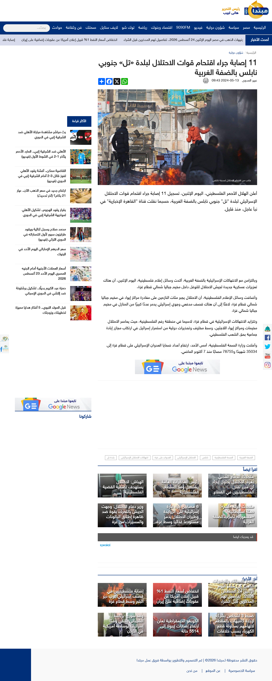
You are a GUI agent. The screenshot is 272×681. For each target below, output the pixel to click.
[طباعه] (205, 80)
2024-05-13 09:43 (225, 81)
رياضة (142, 28)
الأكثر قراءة (79, 121)
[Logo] (228, 9)
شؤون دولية (215, 28)
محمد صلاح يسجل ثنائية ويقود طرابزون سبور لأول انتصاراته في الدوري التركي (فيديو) (44, 235)
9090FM (183, 28)
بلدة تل (111, 457)
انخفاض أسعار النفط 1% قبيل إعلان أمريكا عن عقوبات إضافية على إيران (93, 40)
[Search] (5, 25)
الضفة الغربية (246, 457)
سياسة (234, 28)
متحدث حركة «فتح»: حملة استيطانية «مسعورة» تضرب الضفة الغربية (233, 514)
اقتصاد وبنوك (161, 28)
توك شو (128, 28)
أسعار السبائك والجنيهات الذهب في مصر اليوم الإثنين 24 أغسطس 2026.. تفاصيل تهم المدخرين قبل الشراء (233, 591)
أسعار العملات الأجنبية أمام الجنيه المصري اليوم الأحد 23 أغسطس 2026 (44, 274)
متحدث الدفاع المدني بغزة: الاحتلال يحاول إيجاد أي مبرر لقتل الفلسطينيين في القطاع (233, 484)
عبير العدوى (249, 81)
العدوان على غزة (163, 457)
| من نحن (196, 671)
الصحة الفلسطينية (224, 457)
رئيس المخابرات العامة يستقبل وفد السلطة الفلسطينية (180, 487)
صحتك (91, 28)
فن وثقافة (74, 28)
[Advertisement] (79, 9)
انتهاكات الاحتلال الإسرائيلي (134, 457)
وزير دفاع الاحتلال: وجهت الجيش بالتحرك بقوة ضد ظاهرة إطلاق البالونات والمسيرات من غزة (122, 514)
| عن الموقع (217, 671)
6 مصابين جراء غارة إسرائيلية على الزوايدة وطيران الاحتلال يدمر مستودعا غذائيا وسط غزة (178, 514)
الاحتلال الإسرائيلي (186, 457)
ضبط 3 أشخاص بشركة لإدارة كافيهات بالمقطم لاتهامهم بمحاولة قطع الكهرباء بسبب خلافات (234, 624)
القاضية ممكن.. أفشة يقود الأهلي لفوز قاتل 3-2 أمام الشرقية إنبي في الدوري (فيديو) (42, 176)
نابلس (205, 457)
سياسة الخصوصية (243, 671)
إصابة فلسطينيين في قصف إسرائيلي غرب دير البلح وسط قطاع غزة (123, 596)
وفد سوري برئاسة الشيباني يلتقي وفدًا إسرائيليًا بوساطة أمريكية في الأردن (123, 624)
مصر (246, 28)
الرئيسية (260, 28)
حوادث (57, 28)
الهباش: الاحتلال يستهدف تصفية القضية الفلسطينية (123, 487)
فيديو (198, 28)
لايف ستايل (109, 28)
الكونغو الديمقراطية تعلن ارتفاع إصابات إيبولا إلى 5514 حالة (178, 626)
